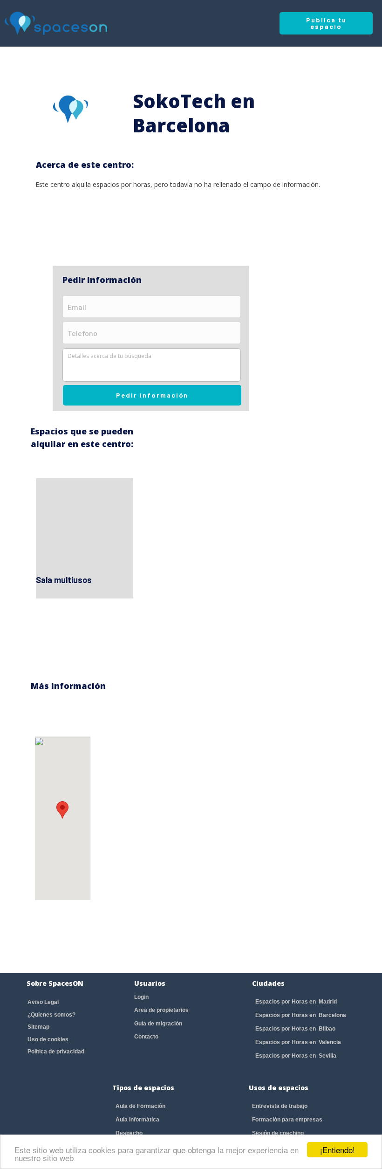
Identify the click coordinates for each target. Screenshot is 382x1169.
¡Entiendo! (337, 1149)
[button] (62, 810)
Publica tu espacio (326, 23)
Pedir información (152, 395)
